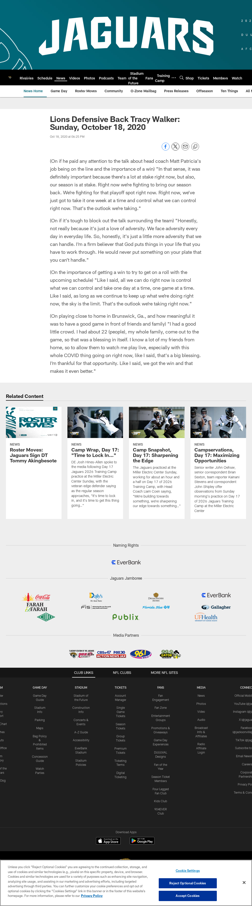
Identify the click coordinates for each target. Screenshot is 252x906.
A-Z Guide (81, 732)
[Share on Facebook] (166, 149)
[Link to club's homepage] (10, 77)
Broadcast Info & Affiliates (201, 732)
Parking (40, 720)
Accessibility (81, 740)
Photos (201, 703)
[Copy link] (195, 147)
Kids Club (160, 801)
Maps (39, 728)
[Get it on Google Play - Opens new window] (142, 843)
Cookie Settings (188, 871)
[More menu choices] (174, 78)
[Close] (244, 882)
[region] (126, 883)
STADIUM (81, 687)
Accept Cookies (188, 896)
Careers (247, 764)
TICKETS (120, 687)
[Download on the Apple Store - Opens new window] (108, 841)
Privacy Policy (92, 896)
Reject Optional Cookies (187, 883)
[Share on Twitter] (175, 149)
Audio (201, 719)
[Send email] (185, 149)
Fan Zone (161, 707)
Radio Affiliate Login (201, 748)
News (201, 695)
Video (201, 711)
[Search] (182, 77)
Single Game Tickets (120, 712)
